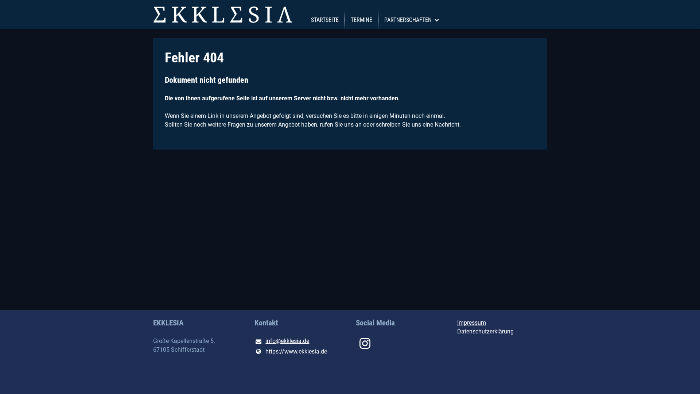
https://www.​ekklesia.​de (296, 351)
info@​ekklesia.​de (287, 340)
